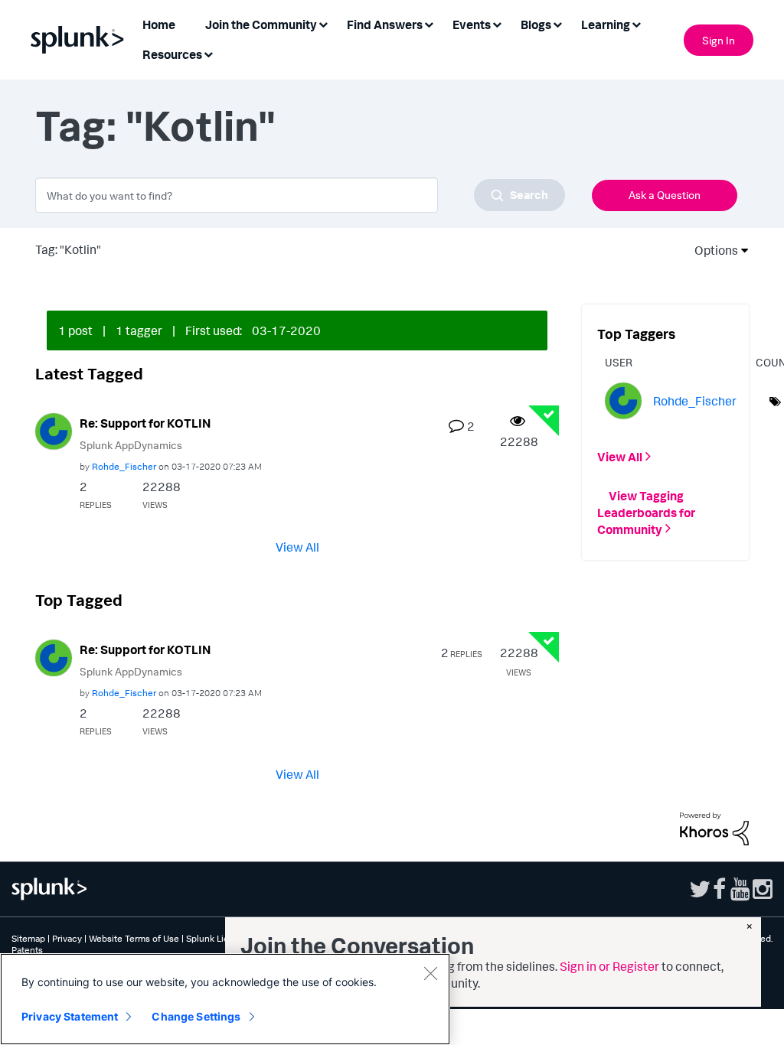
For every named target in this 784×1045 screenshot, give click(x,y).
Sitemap (28, 938)
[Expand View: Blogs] (557, 23)
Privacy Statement (69, 1016)
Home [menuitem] (158, 24)
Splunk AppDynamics (131, 444)
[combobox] (300, 195)
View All (297, 547)
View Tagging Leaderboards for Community (646, 511)
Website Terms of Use (134, 938)
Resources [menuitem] (172, 54)
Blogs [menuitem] (536, 24)
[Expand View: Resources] (208, 53)
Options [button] (711, 250)
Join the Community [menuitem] (261, 24)
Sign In (718, 40)
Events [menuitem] (471, 24)
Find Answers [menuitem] (385, 24)
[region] (225, 999)
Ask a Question (665, 194)
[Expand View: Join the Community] (323, 23)
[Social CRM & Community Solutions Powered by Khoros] (714, 827)
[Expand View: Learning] (636, 23)
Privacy (67, 938)
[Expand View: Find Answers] (428, 23)
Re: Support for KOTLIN (145, 423)
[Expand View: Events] (497, 23)
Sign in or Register (609, 966)
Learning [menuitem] (605, 24)
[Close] (430, 973)
